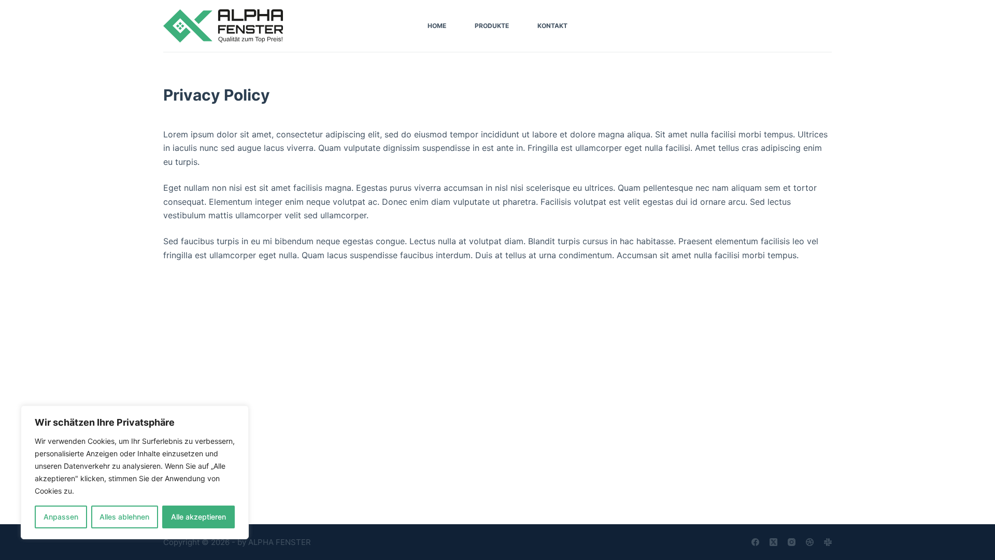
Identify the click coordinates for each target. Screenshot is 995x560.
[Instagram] (791, 542)
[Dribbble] (810, 542)
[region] (135, 472)
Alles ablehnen (124, 516)
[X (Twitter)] (773, 542)
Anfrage (811, 26)
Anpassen (61, 516)
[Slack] (828, 542)
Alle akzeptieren (198, 516)
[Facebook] (755, 542)
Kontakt (552, 26)
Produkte (492, 26)
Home (437, 26)
